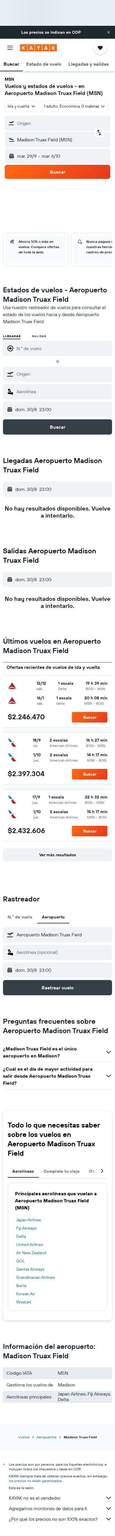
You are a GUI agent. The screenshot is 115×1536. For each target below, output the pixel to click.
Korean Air (25, 1293)
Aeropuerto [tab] (53, 917)
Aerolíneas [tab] (23, 1171)
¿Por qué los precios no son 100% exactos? (53, 1519)
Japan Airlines (28, 1220)
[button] (108, 32)
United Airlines (29, 1244)
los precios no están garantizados (35, 1481)
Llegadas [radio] (11, 336)
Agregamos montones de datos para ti (48, 1508)
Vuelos (23, 1437)
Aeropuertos (47, 1437)
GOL (20, 1261)
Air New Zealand (31, 1252)
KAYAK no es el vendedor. (35, 1498)
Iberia (21, 1285)
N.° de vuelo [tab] (20, 917)
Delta (21, 1236)
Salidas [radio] (39, 336)
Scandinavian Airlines (35, 1277)
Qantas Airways (30, 1269)
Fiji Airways (26, 1228)
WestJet (23, 1302)
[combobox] (63, 374)
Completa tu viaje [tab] (62, 1171)
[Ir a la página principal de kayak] (38, 47)
